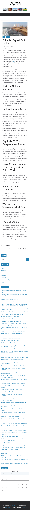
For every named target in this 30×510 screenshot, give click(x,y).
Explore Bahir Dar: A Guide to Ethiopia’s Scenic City (13, 447)
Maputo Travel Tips (5, 442)
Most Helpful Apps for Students (8, 335)
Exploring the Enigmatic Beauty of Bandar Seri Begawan (14, 423)
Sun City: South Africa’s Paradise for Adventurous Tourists (14, 312)
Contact (3, 273)
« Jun (2, 494)
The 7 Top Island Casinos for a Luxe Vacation (11, 389)
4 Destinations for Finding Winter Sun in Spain (12, 359)
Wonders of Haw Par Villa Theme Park (10, 340)
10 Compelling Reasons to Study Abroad (10, 338)
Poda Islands (6, 245)
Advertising (3, 270)
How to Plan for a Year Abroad (8, 318)
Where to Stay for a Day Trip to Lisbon (10, 302)
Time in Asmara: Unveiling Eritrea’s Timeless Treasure (13, 430)
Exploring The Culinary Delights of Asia (10, 316)
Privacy (2, 282)
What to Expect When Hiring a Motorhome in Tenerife (13, 402)
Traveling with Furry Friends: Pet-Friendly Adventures (13, 331)
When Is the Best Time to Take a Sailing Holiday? (12, 425)
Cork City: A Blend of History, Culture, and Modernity (13, 355)
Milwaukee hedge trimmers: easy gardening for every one (14, 463)
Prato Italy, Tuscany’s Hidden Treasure (10, 416)
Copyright (3, 275)
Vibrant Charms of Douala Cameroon (9, 392)
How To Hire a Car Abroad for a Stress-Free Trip (12, 314)
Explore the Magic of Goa (7, 400)
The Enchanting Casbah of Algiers (9, 342)
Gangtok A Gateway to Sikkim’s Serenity (10, 436)
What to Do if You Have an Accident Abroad (11, 321)
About (2, 268)
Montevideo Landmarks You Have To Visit (16, 249)
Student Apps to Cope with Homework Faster (11, 333)
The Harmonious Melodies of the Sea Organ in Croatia (13, 349)
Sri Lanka (8, 36)
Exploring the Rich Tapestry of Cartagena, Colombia (13, 398)
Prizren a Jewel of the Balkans (8, 428)
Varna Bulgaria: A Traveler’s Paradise (9, 449)
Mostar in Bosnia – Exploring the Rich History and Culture (14, 357)
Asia (3, 36)
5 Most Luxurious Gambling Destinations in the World (13, 365)
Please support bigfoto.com (7, 280)
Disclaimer (3, 277)
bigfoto (12, 46)
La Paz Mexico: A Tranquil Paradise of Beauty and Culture (14, 421)
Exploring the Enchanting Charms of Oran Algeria (12, 418)
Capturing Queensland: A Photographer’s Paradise (13, 383)
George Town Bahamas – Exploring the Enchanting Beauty (14, 445)
